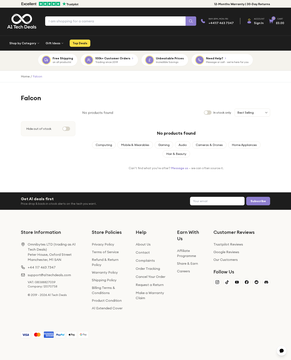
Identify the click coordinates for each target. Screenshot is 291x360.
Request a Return (150, 285)
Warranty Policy (105, 272)
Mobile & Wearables (135, 145)
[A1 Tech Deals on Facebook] (247, 282)
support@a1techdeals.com (49, 275)
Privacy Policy (103, 244)
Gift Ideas (53, 43)
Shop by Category (22, 43)
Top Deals (80, 43)
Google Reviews (226, 252)
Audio (183, 145)
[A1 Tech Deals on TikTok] (227, 282)
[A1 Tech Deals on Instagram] (217, 282)
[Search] (191, 21)
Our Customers (225, 259)
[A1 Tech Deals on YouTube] (237, 282)
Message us (179, 168)
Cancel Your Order (150, 276)
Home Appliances (244, 145)
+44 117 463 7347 (42, 267)
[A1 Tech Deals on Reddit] (256, 282)
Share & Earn (187, 263)
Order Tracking (148, 268)
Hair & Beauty (176, 154)
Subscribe (258, 201)
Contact (143, 252)
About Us (143, 244)
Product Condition (107, 300)
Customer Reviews (234, 232)
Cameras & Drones (209, 145)
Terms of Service (105, 252)
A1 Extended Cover (107, 308)
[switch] (66, 129)
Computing (104, 145)
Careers (183, 271)
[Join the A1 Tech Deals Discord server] (266, 282)
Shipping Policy (104, 280)
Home (25, 76)
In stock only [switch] (222, 112)
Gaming (164, 145)
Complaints (145, 260)
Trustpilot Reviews (228, 244)
